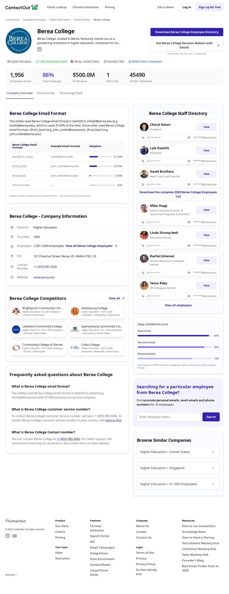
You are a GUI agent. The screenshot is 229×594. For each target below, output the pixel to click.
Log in (186, 7)
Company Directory (34, 19)
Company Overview (19, 93)
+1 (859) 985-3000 (45, 267)
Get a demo (166, 7)
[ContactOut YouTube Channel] (15, 553)
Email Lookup (57, 7)
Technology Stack (71, 93)
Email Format (46, 93)
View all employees (178, 305)
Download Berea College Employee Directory (186, 32)
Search (211, 417)
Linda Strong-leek (164, 232)
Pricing (110, 7)
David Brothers (162, 171)
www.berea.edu (44, 277)
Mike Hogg (158, 205)
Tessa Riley (158, 283)
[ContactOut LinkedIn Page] (7, 553)
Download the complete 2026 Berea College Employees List (178, 194)
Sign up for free (210, 7)
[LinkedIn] (39, 49)
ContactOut (12, 19)
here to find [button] (113, 420)
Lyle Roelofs (159, 148)
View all (114, 298)
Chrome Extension (86, 7)
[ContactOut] (22, 7)
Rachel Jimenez (162, 256)
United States (82, 19)
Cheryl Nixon (160, 124)
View (206, 127)
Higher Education (59, 19)
